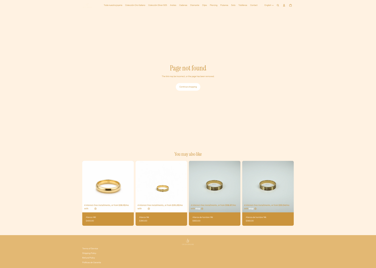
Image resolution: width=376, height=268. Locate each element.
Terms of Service (90, 248)
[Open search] (278, 5)
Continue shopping (188, 86)
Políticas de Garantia (91, 262)
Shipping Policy (89, 253)
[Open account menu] (284, 5)
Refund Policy (88, 257)
